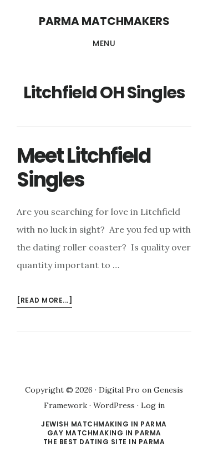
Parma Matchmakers (104, 21)
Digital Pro (119, 390)
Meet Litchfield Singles (83, 168)
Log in (153, 405)
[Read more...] (44, 301)
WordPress (114, 405)
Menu (104, 43)
